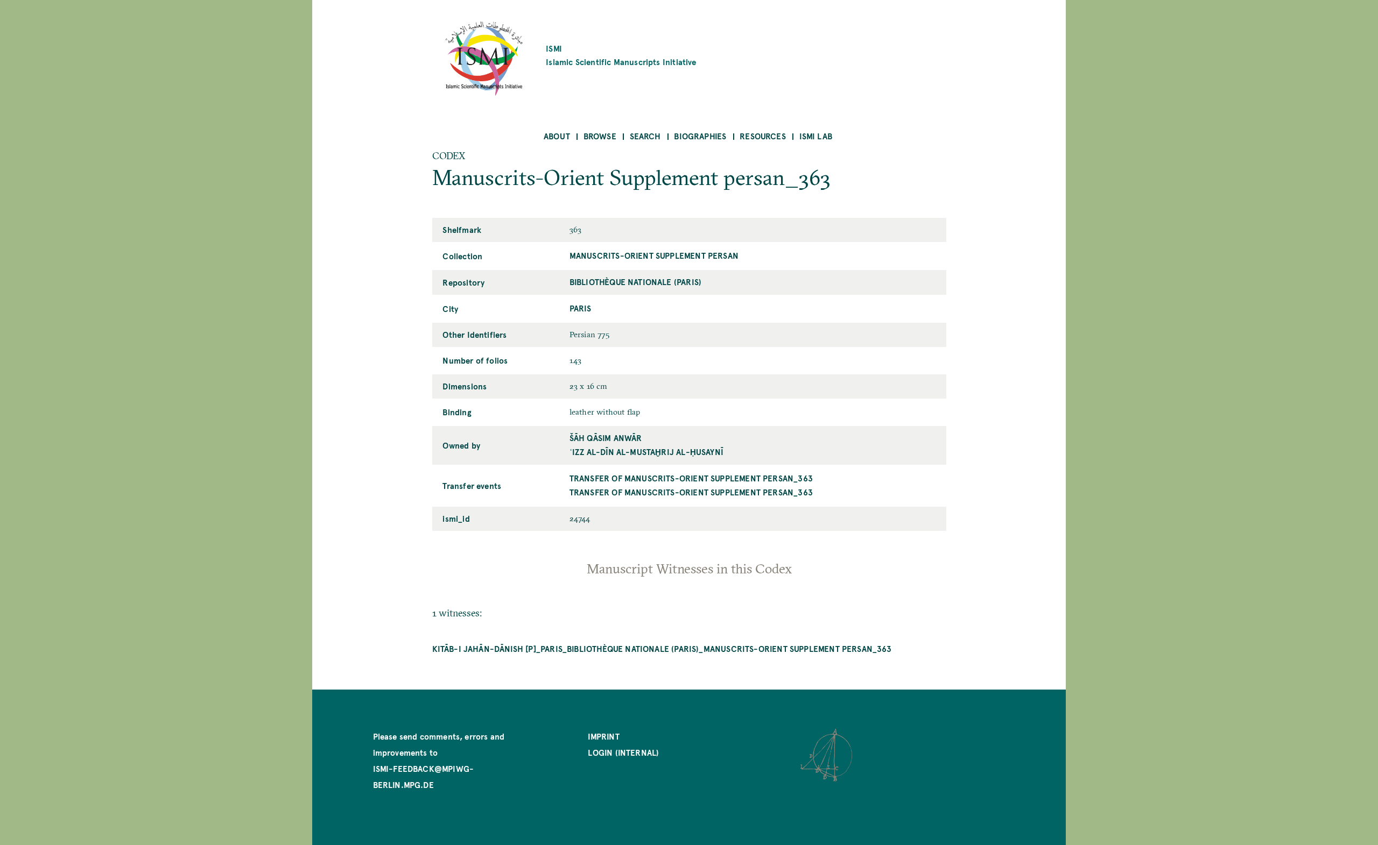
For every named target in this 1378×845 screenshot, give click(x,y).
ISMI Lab (815, 135)
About (557, 135)
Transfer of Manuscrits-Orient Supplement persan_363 (691, 478)
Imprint (603, 736)
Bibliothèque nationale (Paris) (635, 281)
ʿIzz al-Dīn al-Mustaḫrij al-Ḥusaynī (646, 451)
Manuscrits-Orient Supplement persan (654, 255)
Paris (581, 308)
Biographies (700, 135)
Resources (763, 135)
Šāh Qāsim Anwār (606, 437)
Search (645, 135)
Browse (599, 135)
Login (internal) (623, 752)
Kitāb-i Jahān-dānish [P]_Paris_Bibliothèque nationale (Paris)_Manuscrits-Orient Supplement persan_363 (662, 648)
